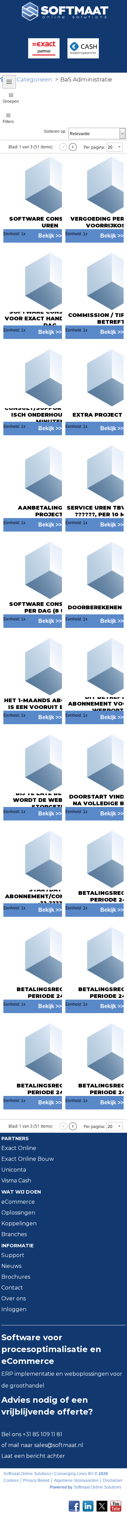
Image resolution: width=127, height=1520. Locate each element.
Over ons (13, 1298)
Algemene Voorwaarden (76, 1480)
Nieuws (11, 1266)
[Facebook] (74, 1504)
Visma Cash (16, 1180)
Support (12, 1255)
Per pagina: (94, 147)
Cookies (11, 1480)
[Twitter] (102, 1504)
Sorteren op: (55, 131)
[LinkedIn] (88, 1504)
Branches (14, 1234)
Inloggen (13, 1309)
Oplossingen (18, 1212)
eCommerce (18, 1202)
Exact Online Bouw (27, 1159)
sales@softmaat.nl (58, 1445)
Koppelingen (19, 1223)
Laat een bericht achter (33, 1456)
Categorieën (34, 79)
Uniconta (13, 1170)
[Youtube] (115, 1504)
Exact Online (18, 1148)
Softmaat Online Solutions (97, 1487)
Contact (12, 1287)
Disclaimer (113, 1480)
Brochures (15, 1277)
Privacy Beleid (36, 1480)
